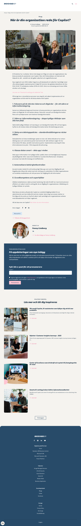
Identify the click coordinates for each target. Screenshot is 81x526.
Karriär (40, 505)
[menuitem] (40, 522)
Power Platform (40, 458)
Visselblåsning (40, 513)
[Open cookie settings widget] (3, 523)
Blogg (9, 12)
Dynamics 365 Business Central (40, 451)
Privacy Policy (40, 508)
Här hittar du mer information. (39, 202)
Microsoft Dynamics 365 (40, 456)
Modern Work (40, 478)
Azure (40, 448)
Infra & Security (40, 471)
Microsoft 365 (40, 453)
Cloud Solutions (40, 473)
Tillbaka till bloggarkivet (22, 218)
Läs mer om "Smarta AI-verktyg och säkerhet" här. (27, 92)
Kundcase (40, 496)
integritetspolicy (31, 277)
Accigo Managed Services (40, 468)
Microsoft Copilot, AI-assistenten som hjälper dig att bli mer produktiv (51, 309)
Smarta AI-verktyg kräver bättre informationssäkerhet (49, 390)
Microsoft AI (17, 213)
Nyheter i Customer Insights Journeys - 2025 (45, 335)
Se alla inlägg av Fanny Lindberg (44, 235)
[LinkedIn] (33, 231)
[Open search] (72, 4)
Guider (40, 493)
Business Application (40, 481)
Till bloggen (40, 418)
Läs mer (34, 318)
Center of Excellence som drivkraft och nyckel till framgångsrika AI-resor (53, 363)
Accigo (5, 12)
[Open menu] (76, 4)
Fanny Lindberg (36, 24)
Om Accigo (40, 510)
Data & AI (40, 476)
